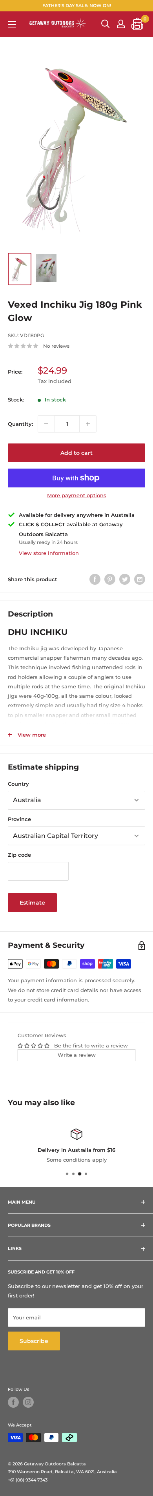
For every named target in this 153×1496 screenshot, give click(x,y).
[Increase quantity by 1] (88, 424)
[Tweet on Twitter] (124, 579)
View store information (49, 553)
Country (18, 784)
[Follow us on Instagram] (28, 1402)
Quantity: (20, 424)
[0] (138, 24)
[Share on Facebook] (94, 579)
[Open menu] (12, 24)
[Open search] (105, 24)
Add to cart (76, 452)
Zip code (19, 855)
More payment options (76, 495)
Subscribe (34, 1341)
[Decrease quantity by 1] (46, 424)
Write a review (77, 1055)
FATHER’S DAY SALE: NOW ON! (76, 5)
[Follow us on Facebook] (13, 1402)
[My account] (121, 24)
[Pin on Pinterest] (109, 579)
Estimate (32, 902)
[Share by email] (139, 579)
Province (19, 819)
